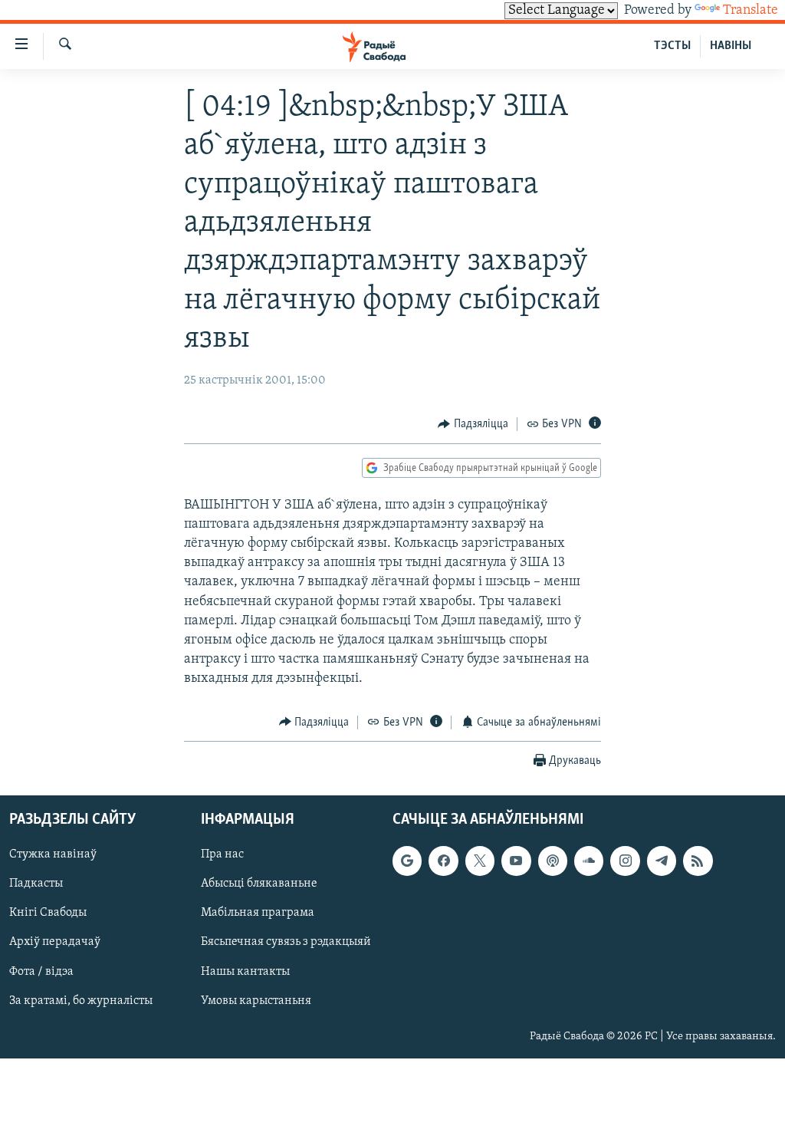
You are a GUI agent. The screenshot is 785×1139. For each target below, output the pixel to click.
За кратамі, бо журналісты (81, 1001)
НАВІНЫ (730, 46)
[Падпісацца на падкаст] (552, 860)
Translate (750, 11)
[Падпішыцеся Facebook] (443, 860)
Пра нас (222, 854)
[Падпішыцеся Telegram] (661, 860)
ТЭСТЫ (672, 46)
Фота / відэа (41, 972)
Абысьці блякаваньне (259, 883)
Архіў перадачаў (54, 943)
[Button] (473, 424)
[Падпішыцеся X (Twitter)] (479, 860)
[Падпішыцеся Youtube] (515, 860)
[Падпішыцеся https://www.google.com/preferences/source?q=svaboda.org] (407, 860)
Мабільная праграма (257, 913)
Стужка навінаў (53, 854)
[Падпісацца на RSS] (697, 860)
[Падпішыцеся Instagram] (624, 860)
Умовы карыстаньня (256, 1001)
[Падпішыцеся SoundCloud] (588, 860)
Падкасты (36, 883)
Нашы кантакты (245, 972)
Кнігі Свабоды (48, 913)
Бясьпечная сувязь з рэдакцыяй (286, 943)
